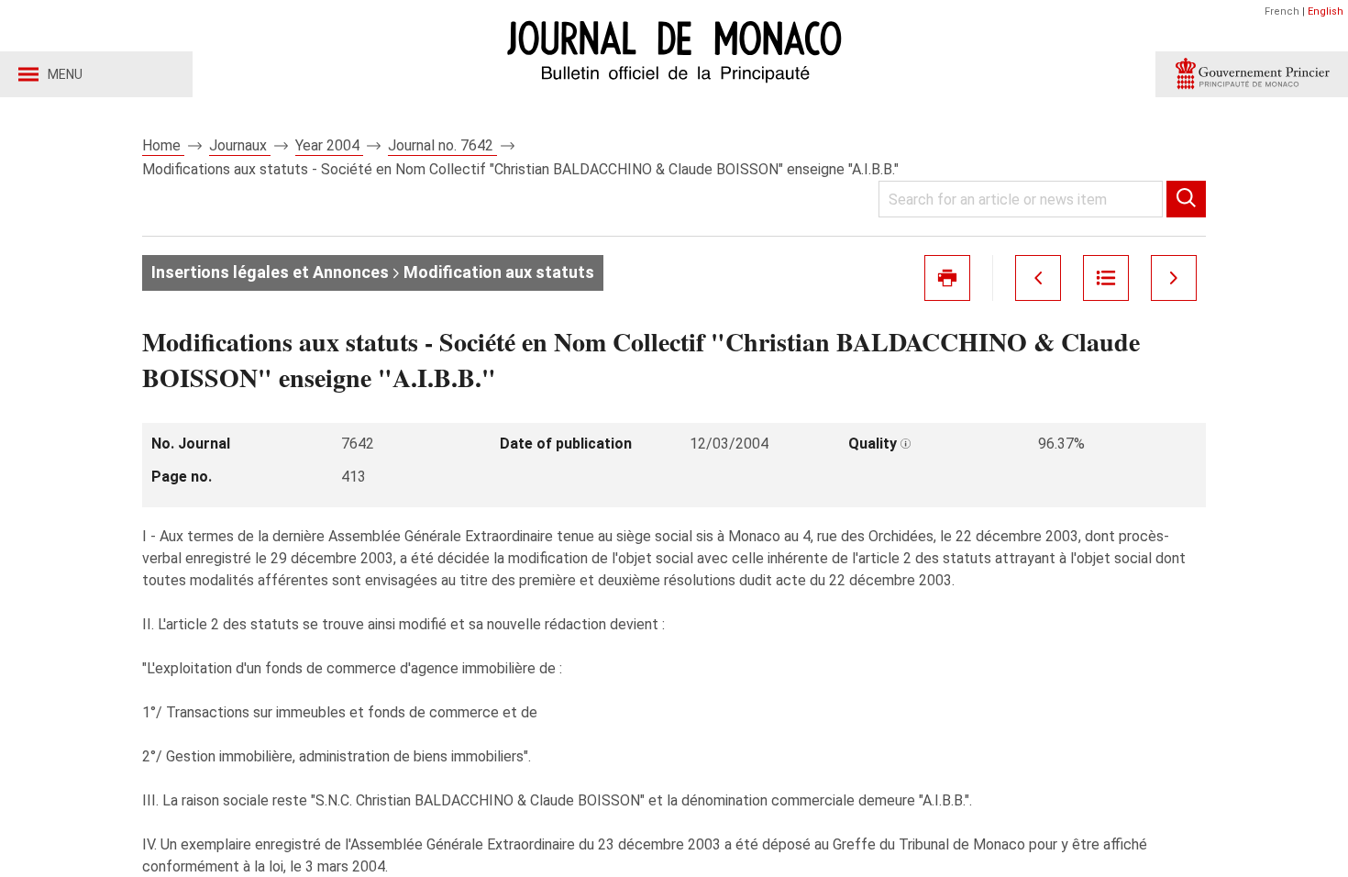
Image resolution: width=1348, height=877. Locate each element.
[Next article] (1174, 278)
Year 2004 (329, 145)
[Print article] (947, 278)
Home (163, 145)
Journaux (240, 145)
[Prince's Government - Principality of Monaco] (1251, 74)
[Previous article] (1038, 278)
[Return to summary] (1106, 278)
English (1325, 11)
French (1282, 11)
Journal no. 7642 (442, 145)
